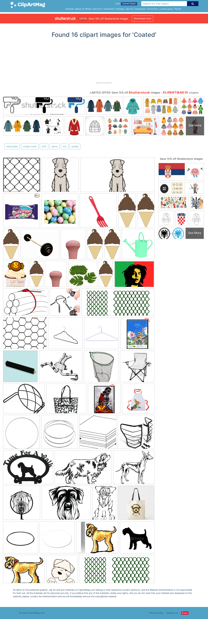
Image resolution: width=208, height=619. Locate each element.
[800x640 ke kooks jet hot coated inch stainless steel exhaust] (60, 368)
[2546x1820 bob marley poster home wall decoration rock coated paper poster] (134, 275)
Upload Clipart (129, 3)
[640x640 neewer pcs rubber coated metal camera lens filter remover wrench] (65, 303)
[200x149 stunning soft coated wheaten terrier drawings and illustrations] (24, 570)
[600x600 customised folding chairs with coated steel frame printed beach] (137, 368)
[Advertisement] (104, 61)
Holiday (119, 8)
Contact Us (172, 613)
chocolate (12, 146)
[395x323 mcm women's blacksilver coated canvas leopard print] (66, 400)
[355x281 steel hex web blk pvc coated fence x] (24, 334)
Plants (177, 8)
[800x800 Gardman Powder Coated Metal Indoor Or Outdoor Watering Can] (138, 245)
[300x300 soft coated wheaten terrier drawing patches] (20, 538)
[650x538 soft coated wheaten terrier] (97, 538)
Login (117, 3)
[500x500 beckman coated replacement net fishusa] (101, 368)
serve (54, 146)
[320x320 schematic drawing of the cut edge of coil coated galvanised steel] (98, 433)
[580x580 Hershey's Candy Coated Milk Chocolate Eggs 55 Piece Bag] (60, 212)
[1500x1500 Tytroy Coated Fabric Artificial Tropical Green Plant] (82, 275)
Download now (142, 18)
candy (74, 146)
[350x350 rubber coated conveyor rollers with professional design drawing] (20, 368)
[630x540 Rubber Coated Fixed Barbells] (40, 245)
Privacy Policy (156, 613)
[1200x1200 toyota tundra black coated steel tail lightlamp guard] (136, 433)
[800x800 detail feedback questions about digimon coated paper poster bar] (137, 334)
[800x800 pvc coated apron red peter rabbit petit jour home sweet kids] (138, 400)
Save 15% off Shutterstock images (181, 158)
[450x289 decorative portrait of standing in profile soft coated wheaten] (83, 468)
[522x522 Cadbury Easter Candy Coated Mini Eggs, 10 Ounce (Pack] (21, 212)
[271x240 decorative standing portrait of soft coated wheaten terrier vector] (133, 468)
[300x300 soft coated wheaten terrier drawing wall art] (57, 538)
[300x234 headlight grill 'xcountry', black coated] (24, 400)
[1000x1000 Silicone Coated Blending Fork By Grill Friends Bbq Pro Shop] (98, 212)
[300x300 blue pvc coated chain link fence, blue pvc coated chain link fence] (21, 176)
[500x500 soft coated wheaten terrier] (21, 504)
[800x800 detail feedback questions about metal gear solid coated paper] (104, 400)
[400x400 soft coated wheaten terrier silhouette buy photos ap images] (137, 538)
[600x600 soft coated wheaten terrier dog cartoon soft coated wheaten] (60, 176)
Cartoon (97, 8)
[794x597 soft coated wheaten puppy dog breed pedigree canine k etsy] (66, 504)
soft (44, 146)
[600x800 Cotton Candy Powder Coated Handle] (73, 245)
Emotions (152, 8)
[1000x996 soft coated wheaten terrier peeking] (61, 570)
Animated (108, 8)
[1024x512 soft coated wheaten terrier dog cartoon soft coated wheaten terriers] (117, 176)
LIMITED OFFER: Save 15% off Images (125, 92)
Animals (69, 8)
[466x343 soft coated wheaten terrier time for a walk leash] (28, 468)
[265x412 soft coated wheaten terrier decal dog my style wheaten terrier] (104, 504)
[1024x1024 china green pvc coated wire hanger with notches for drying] (101, 334)
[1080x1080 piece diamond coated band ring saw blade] (21, 433)
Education (140, 8)
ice (64, 146)
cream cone (30, 146)
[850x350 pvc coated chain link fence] (118, 303)
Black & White (83, 8)
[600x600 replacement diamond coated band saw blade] (59, 433)
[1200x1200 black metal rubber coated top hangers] (65, 334)
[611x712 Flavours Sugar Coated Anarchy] (15, 275)
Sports (129, 8)
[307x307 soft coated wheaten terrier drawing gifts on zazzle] (136, 504)
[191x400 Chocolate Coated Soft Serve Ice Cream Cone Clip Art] (127, 212)
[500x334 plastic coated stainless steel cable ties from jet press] (25, 304)
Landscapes (166, 8)
